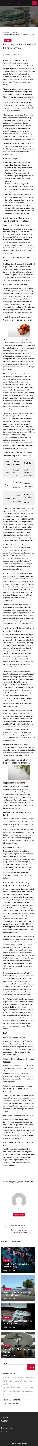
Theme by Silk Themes (19, 1443)
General (15, 32)
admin (8, 54)
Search (5, 1363)
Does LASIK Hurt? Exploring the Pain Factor (16, 1350)
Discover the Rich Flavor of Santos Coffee (18, 1387)
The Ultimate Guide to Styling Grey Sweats (18, 1391)
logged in (15, 1181)
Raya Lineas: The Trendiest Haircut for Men (18, 1377)
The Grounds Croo (11, 3)
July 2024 (4, 1421)
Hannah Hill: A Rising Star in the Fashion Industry (16, 1265)
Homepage (6, 32)
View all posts (19, 1214)
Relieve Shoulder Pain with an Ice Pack (16, 1395)
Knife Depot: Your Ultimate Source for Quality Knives (17, 1322)
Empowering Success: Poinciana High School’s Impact (16, 1293)
